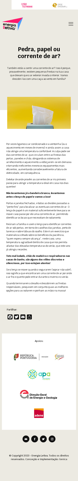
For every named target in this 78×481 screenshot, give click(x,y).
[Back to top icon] (70, 473)
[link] (27, 5)
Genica (63, 459)
